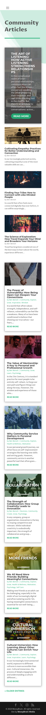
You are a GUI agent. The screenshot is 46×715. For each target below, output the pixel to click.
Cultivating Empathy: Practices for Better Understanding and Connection (23, 150)
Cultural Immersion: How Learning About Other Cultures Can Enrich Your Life (22, 648)
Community (24, 300)
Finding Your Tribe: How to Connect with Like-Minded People (20, 194)
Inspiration (16, 302)
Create (9, 514)
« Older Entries (14, 691)
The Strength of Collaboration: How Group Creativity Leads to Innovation (23, 505)
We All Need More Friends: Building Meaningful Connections (22, 577)
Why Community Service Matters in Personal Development (22, 436)
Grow (9, 302)
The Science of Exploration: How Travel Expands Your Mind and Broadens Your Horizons (23, 239)
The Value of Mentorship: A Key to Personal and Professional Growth (22, 365)
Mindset (25, 302)
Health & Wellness (14, 444)
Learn (9, 373)
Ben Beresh (11, 155)
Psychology (16, 373)
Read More (21, 116)
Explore (33, 300)
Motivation (26, 444)
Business (23, 511)
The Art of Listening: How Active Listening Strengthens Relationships (23, 63)
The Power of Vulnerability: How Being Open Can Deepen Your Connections (22, 294)
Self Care (20, 587)
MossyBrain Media (26, 711)
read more (13, 326)
